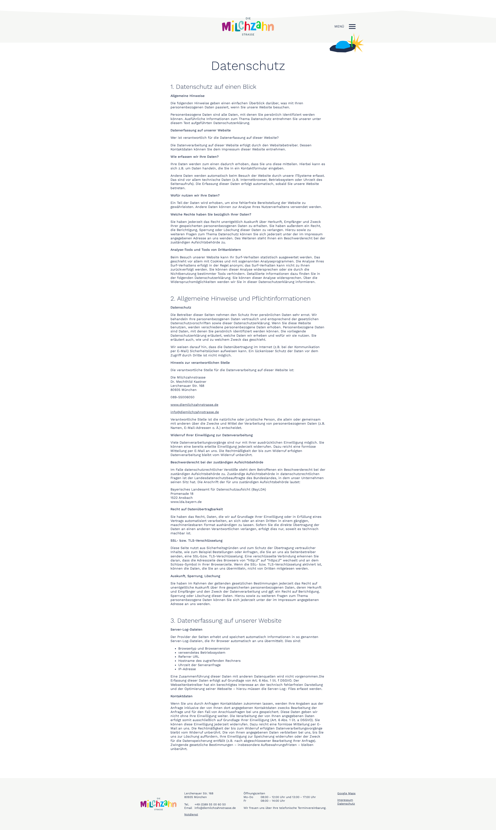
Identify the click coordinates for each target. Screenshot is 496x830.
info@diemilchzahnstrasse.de (194, 412)
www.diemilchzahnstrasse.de (194, 405)
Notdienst (191, 814)
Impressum (345, 800)
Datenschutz (346, 803)
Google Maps (346, 793)
